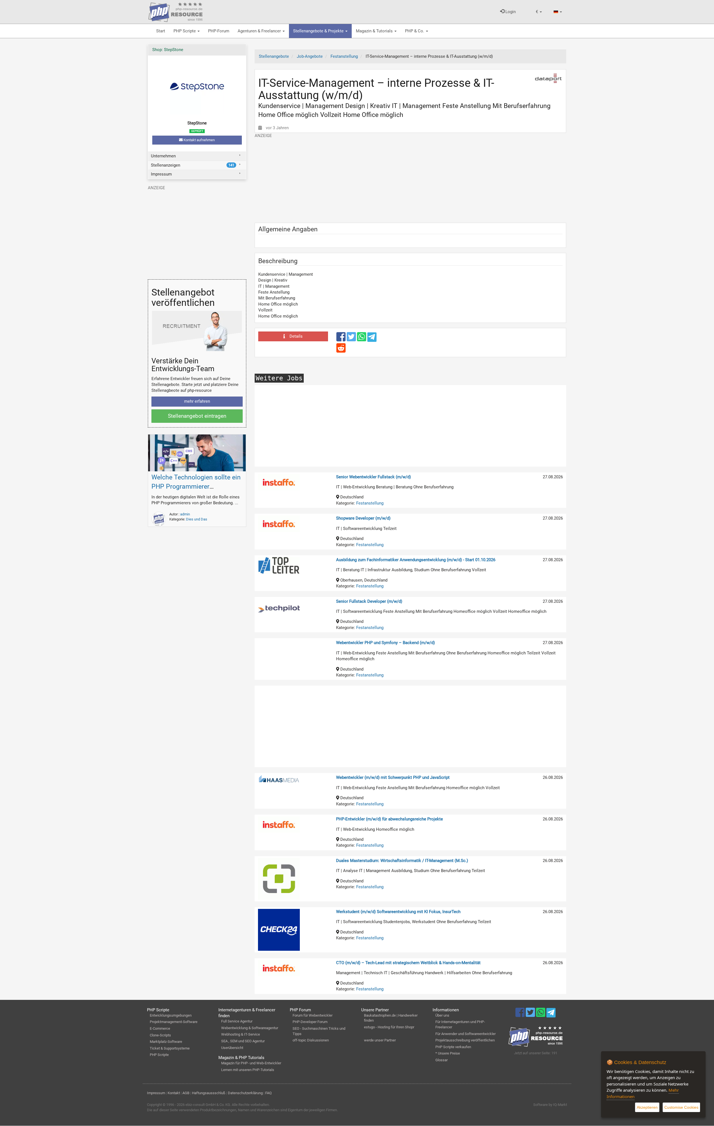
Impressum (161, 174)
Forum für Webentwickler (312, 1015)
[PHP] (175, 11)
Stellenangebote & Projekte (319, 30)
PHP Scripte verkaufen (453, 1047)
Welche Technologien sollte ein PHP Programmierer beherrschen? (196, 487)
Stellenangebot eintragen (197, 416)
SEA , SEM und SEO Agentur (243, 1041)
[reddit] (341, 350)
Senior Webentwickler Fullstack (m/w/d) (373, 476)
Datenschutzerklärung (245, 1093)
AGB (185, 1093)
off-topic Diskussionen (311, 1040)
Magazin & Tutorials (375, 30)
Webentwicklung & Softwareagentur (249, 1028)
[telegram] (372, 338)
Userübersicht (232, 1048)
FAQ (268, 1093)
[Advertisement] (410, 178)
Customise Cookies (681, 1107)
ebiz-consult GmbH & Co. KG (207, 1105)
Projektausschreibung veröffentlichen (465, 1040)
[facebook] (341, 339)
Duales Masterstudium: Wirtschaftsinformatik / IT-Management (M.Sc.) (402, 860)
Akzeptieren (647, 1107)
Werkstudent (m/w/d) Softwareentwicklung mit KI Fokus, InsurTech (398, 911)
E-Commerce (160, 1028)
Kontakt (174, 1093)
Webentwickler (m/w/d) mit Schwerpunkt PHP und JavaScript (393, 777)
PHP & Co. (415, 30)
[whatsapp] (362, 339)
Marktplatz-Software (166, 1041)
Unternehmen (163, 156)
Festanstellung (369, 503)
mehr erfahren (197, 401)
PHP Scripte (185, 30)
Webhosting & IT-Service (240, 1034)
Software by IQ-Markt (550, 1105)
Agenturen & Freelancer (260, 30)
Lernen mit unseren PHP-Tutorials (247, 1070)
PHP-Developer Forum (310, 1022)
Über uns (442, 1015)
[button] (539, 12)
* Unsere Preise (447, 1053)
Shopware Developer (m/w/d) (363, 518)
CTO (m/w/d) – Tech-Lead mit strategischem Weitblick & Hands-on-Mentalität (408, 962)
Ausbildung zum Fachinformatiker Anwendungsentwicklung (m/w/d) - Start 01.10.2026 (415, 559)
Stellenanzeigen (192, 165)
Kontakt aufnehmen (199, 140)
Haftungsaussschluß (208, 1093)
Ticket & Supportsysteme (170, 1048)
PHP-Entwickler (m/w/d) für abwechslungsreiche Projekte (389, 819)
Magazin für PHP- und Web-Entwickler (251, 1063)
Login (510, 11)
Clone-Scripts (160, 1035)
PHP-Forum (218, 30)
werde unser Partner (380, 1040)
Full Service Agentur (236, 1021)
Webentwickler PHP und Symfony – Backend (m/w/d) (385, 642)
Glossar (441, 1060)
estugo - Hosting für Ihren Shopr (389, 1027)
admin (185, 514)
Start (160, 30)
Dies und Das (196, 519)
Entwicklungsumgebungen (171, 1015)
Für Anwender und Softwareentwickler (465, 1034)
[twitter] (352, 339)
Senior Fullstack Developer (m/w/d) (369, 601)
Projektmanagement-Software (173, 1022)
